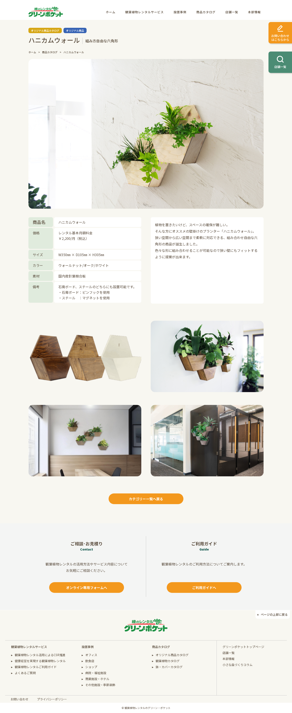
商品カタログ (205, 12)
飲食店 (89, 661)
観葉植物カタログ (168, 661)
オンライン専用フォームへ (86, 587)
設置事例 (180, 12)
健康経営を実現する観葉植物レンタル (40, 661)
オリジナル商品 (75, 30)
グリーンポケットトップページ (243, 647)
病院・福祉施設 (95, 673)
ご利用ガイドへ (204, 587)
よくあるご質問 (25, 673)
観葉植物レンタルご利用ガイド (36, 667)
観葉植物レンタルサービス (144, 12)
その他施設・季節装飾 (100, 685)
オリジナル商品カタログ (45, 30)
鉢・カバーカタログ (169, 667)
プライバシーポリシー (52, 699)
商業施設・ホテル (97, 679)
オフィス (91, 655)
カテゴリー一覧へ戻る (146, 498)
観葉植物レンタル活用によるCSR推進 (40, 655)
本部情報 (254, 12)
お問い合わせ (19, 699)
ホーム (110, 12)
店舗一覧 (231, 12)
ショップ (91, 667)
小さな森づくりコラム (237, 665)
